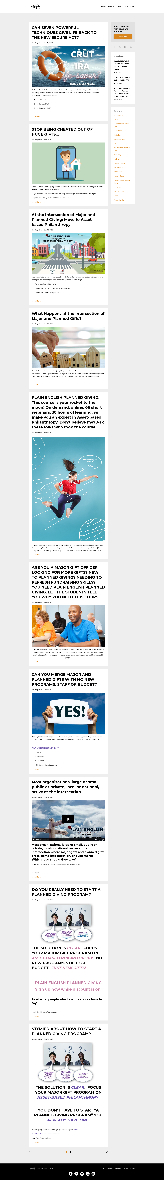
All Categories (118, 115)
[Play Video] (33, 839)
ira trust (117, 159)
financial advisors (120, 139)
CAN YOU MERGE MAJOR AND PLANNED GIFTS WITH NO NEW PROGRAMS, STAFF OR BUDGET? (64, 679)
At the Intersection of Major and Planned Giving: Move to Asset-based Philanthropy (63, 219)
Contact (119, 6)
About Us (111, 6)
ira (115, 143)
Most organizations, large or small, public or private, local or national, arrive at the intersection (66, 787)
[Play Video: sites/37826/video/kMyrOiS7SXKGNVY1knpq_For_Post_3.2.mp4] (68, 819)
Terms (125, 1168)
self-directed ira (119, 191)
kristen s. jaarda (119, 163)
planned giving (119, 176)
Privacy (132, 1168)
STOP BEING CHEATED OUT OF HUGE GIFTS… (122, 78)
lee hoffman (118, 167)
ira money (117, 155)
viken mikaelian (119, 200)
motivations (118, 172)
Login (132, 6)
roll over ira (118, 187)
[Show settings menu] (99, 839)
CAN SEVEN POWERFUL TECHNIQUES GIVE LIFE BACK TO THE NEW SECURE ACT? (64, 32)
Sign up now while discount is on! (68, 989)
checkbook (118, 131)
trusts (116, 196)
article (116, 119)
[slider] (66, 839)
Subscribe (123, 36)
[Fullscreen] (103, 839)
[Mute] (96, 839)
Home (103, 6)
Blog (126, 6)
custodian (117, 135)
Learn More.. (36, 117)
